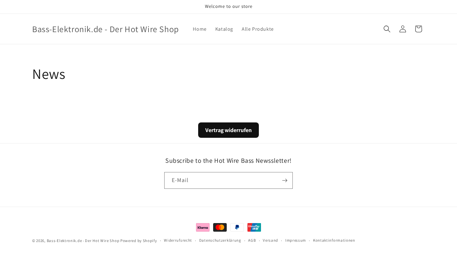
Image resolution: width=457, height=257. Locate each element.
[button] (387, 29)
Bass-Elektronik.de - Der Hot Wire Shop (83, 240)
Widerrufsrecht (178, 240)
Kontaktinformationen (334, 240)
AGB (252, 240)
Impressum (295, 240)
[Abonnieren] (284, 180)
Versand (270, 240)
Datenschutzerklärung (220, 240)
